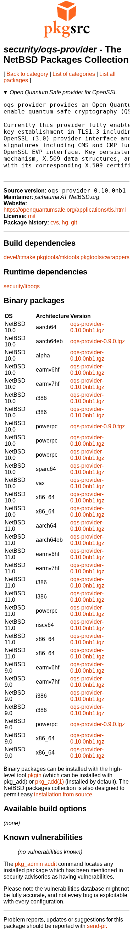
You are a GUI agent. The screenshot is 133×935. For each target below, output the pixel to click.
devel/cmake (19, 257)
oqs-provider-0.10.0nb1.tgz (87, 327)
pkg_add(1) (49, 782)
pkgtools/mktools (58, 257)
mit (31, 216)
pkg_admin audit (36, 864)
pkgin (34, 775)
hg (65, 222)
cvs (54, 222)
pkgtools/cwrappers (105, 257)
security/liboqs (22, 286)
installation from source (63, 794)
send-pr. (97, 926)
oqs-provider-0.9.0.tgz (97, 341)
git (74, 222)
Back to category (27, 74)
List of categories (73, 74)
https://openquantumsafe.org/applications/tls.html (65, 210)
